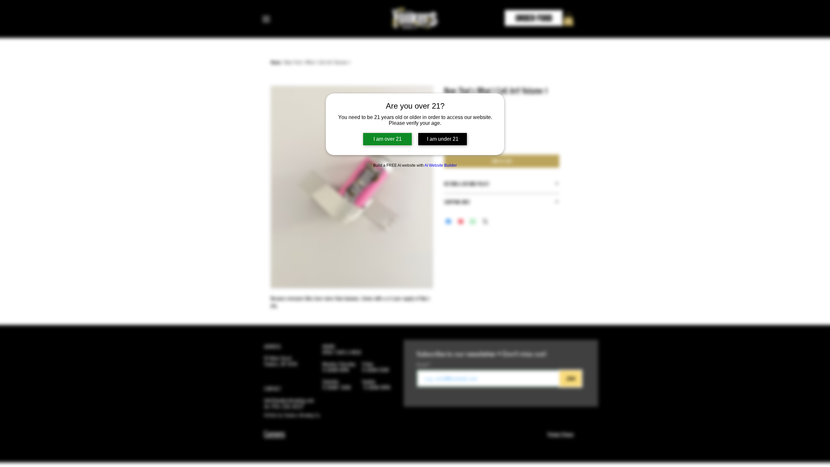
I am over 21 (388, 139)
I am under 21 (442, 139)
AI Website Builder (440, 165)
